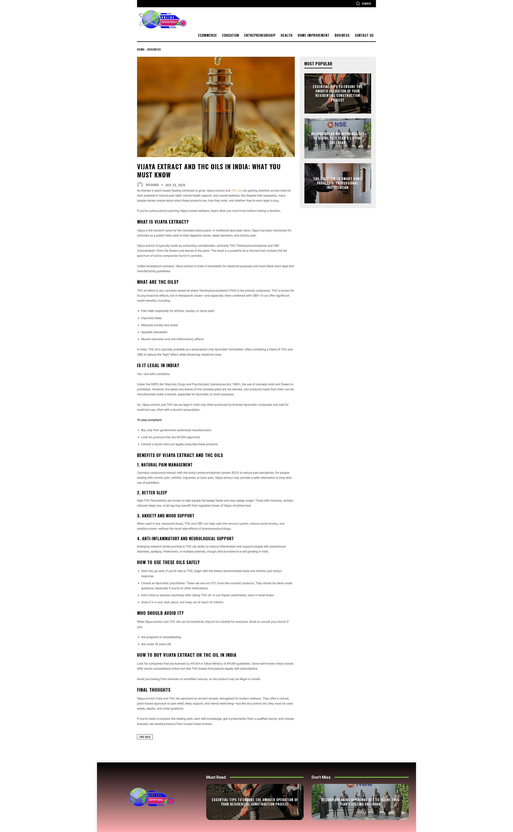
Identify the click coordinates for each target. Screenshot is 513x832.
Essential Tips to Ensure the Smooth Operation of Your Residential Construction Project (338, 93)
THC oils (144, 737)
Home (141, 49)
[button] (363, 3)
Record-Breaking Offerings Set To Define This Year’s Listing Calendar (337, 138)
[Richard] (141, 185)
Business (154, 49)
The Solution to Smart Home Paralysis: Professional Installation (337, 183)
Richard (152, 184)
